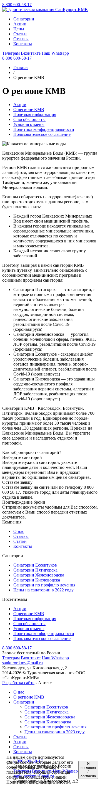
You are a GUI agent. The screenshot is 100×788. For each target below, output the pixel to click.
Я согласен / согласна (88, 769)
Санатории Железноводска (38, 575)
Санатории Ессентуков (35, 565)
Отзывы (21, 536)
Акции (19, 104)
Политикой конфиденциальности (38, 782)
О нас (18, 531)
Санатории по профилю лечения (44, 585)
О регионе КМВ (28, 109)
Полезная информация (34, 114)
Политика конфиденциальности (43, 129)
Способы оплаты (29, 119)
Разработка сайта (18, 682)
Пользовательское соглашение (42, 134)
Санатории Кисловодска (36, 580)
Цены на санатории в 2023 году (54, 731)
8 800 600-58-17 (17, 4)
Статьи (20, 541)
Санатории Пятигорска (35, 570)
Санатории (23, 702)
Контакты (22, 546)
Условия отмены (28, 124)
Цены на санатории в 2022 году (43, 590)
